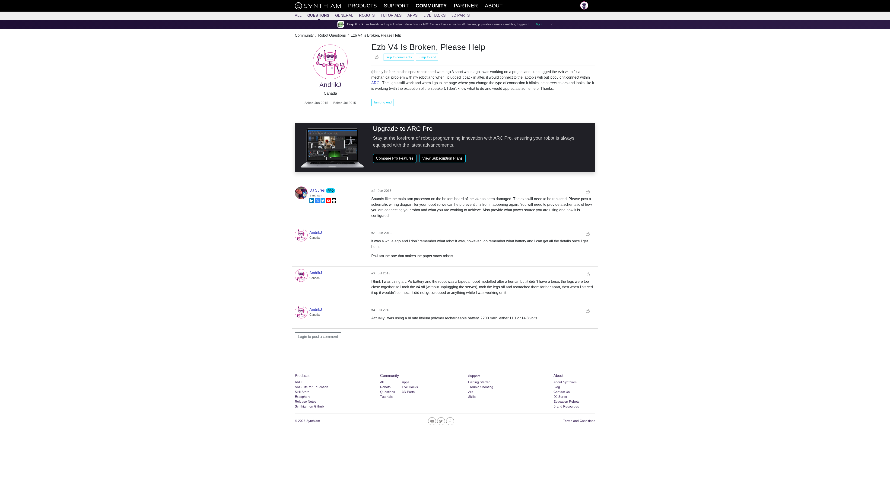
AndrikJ (315, 232)
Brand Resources (566, 406)
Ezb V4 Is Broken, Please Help (375, 35)
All (298, 15)
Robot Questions (332, 35)
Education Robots (566, 401)
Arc (470, 392)
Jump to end (427, 57)
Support (474, 376)
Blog (556, 387)
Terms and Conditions (579, 421)
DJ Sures (317, 190)
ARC (375, 83)
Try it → (541, 24)
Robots (367, 15)
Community (304, 35)
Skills (472, 396)
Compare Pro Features (394, 158)
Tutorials (391, 15)
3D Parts (460, 15)
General (344, 15)
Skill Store (302, 392)
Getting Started (479, 382)
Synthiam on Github (309, 406)
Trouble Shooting (480, 387)
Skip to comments (399, 57)
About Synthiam (565, 382)
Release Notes (305, 401)
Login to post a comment (318, 337)
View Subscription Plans (442, 158)
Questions (318, 15)
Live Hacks (434, 15)
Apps (412, 15)
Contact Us (561, 392)
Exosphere (303, 396)
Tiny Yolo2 (355, 24)
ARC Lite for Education (311, 387)
